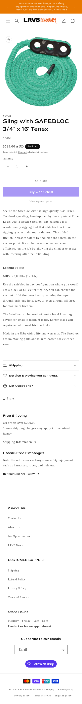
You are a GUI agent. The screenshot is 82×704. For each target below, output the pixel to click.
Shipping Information (17, 441)
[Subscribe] (63, 649)
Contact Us (14, 518)
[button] (8, 20)
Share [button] (10, 398)
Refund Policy (17, 579)
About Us (14, 527)
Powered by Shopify (43, 689)
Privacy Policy (17, 588)
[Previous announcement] (7, 6)
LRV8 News (15, 545)
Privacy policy (22, 695)
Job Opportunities (19, 536)
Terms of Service (18, 597)
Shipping (22, 152)
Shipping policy (63, 695)
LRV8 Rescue (25, 689)
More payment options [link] (41, 201)
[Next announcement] (74, 6)
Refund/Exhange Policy (19, 473)
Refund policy (65, 689)
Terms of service (42, 695)
